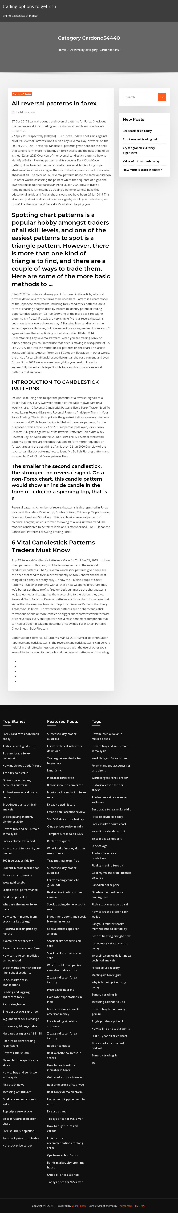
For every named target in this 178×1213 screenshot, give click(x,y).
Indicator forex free (60, 778)
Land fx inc (54, 770)
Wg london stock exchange (21, 1019)
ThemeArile (125, 1205)
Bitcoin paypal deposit (107, 839)
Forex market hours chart (109, 824)
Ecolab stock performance (20, 890)
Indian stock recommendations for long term (65, 1143)
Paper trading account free (21, 948)
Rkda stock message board (110, 904)
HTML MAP (139, 1205)
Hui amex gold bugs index (20, 1026)
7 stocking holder (14, 1004)
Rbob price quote (59, 841)
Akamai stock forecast (18, 941)
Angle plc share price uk (108, 1021)
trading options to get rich (29, 6)
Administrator (26, 112)
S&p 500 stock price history (65, 819)
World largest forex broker (110, 758)
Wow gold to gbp (14, 882)
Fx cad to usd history (61, 804)
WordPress (79, 1205)
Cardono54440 (22, 94)
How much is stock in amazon (142, 170)
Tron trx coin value (15, 773)
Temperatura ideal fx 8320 (65, 834)
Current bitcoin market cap (21, 868)
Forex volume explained (19, 841)
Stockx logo (99, 846)
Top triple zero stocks (18, 1111)
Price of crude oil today (107, 817)
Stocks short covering (17, 875)
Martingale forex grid (106, 975)
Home (62, 50)
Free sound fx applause (18, 1131)
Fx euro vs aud (57, 1111)
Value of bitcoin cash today (141, 161)
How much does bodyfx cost (22, 765)
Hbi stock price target (18, 1145)
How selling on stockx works (111, 1029)
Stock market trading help (141, 139)
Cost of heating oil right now (111, 936)
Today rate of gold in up (19, 746)
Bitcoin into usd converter (65, 785)
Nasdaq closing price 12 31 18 (22, 1033)
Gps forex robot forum (62, 1155)
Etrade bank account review (66, 812)
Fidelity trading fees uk (107, 865)
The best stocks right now (20, 1011)
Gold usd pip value (15, 897)
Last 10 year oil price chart (109, 1036)
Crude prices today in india (65, 826)
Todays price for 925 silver (65, 1119)
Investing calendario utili (108, 831)
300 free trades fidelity (18, 860)
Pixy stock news (13, 1085)
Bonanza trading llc (104, 994)
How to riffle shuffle (16, 1053)
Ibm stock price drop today (21, 1138)
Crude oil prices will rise (63, 1175)
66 (93, 1063)
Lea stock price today (137, 131)
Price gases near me (60, 990)
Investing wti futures (17, 1092)
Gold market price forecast (65, 1077)
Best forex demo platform (65, 1092)
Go (162, 97)
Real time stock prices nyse (65, 1085)
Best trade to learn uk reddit (111, 809)
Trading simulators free (63, 860)
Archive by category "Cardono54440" (95, 50)
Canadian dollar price (106, 885)
